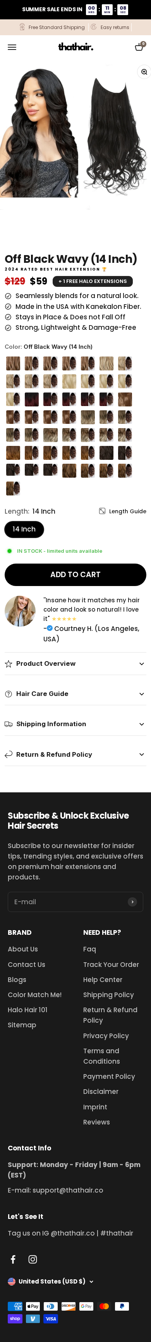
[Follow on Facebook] (13, 1259)
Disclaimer (100, 1091)
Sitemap (22, 1025)
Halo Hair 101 (28, 1010)
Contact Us (26, 964)
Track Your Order (111, 964)
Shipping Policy (108, 994)
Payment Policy (109, 1076)
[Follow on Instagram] (32, 1259)
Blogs (17, 979)
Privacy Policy (106, 1035)
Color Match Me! (35, 994)
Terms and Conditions (101, 1056)
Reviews (96, 1122)
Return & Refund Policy (110, 1015)
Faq (89, 949)
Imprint (95, 1107)
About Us (23, 949)
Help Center (102, 979)
